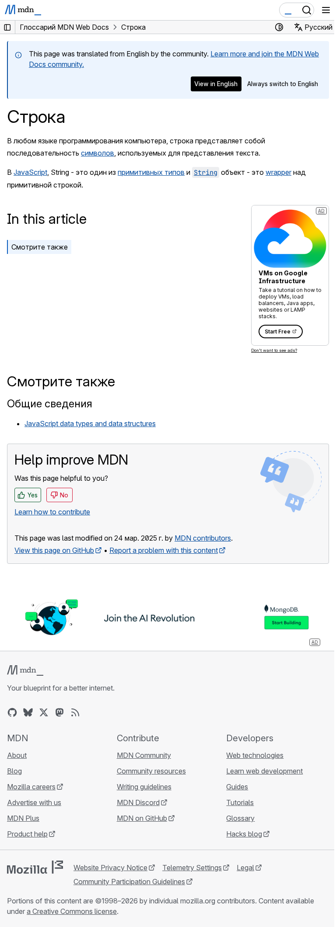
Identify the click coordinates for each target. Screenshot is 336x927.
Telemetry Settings (192, 867)
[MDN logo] (25, 670)
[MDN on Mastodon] (59, 712)
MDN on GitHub (142, 818)
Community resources (151, 771)
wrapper (278, 172)
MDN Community (144, 755)
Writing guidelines (144, 786)
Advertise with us (34, 802)
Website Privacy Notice (110, 867)
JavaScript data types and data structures (90, 423)
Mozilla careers (31, 786)
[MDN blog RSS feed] (75, 712)
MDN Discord (138, 802)
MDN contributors (203, 538)
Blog (14, 771)
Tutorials (240, 802)
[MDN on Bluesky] (28, 712)
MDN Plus (23, 818)
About (17, 755)
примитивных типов (151, 172)
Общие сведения (49, 403)
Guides (237, 786)
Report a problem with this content (163, 550)
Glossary (240, 818)
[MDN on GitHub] (12, 712)
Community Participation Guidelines (129, 881)
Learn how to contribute (52, 511)
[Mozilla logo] (35, 867)
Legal (245, 867)
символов (97, 153)
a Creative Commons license (72, 911)
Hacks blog (244, 834)
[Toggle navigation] (326, 10)
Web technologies (255, 755)
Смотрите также (39, 247)
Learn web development (264, 771)
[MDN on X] (43, 712)
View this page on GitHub (54, 550)
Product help (27, 834)
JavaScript (30, 172)
